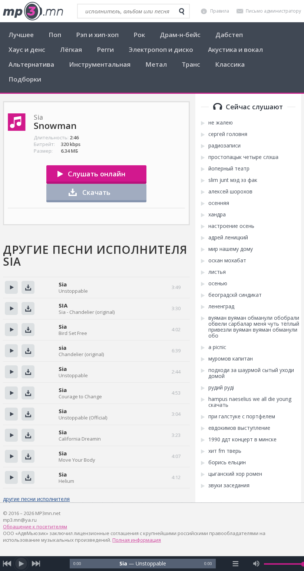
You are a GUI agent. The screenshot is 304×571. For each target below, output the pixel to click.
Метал (156, 64)
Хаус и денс (27, 49)
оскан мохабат (227, 260)
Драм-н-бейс (180, 34)
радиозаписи (224, 146)
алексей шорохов (230, 192)
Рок (139, 34)
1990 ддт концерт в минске (242, 439)
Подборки (25, 79)
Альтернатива (31, 64)
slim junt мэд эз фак (232, 180)
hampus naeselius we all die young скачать (249, 402)
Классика (230, 64)
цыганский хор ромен (235, 474)
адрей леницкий (228, 237)
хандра (217, 215)
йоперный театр (229, 169)
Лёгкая (71, 49)
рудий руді (221, 388)
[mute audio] (256, 563)
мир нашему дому (230, 249)
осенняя (218, 203)
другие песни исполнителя (36, 498)
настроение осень (231, 226)
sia (62, 347)
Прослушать (11, 287)
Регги (105, 49)
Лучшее (21, 34)
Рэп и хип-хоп (97, 34)
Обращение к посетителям (35, 526)
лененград (221, 306)
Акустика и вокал (235, 49)
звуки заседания (229, 485)
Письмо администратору (273, 11)
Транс (191, 64)
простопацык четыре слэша (243, 157)
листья (217, 272)
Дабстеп (229, 34)
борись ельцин (227, 462)
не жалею (220, 123)
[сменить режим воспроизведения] (235, 563)
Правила (219, 11)
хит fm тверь (224, 451)
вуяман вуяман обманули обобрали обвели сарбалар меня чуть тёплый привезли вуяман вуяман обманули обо (253, 327)
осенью (217, 283)
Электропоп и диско (161, 49)
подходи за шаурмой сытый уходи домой (251, 373)
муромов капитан (230, 359)
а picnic (217, 347)
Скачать (96, 192)
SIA (63, 305)
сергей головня (227, 134)
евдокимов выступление (239, 428)
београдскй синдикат (235, 295)
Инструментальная (99, 64)
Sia (63, 284)
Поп (55, 34)
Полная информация (136, 540)
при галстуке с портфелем (241, 416)
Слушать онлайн (96, 173)
